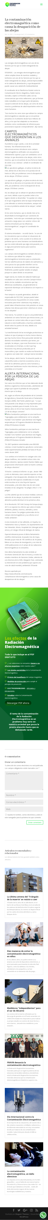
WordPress (24, 1217)
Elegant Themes (22, 1214)
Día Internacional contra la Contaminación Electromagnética (24, 1118)
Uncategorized (19, 34)
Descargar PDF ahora (18, 703)
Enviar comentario (34, 822)
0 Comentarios (29, 34)
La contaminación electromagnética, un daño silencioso (20, 1174)
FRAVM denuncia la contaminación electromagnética (23, 1063)
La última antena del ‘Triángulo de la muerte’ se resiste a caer (23, 898)
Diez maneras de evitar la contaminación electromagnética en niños (23, 954)
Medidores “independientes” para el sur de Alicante (24, 1009)
